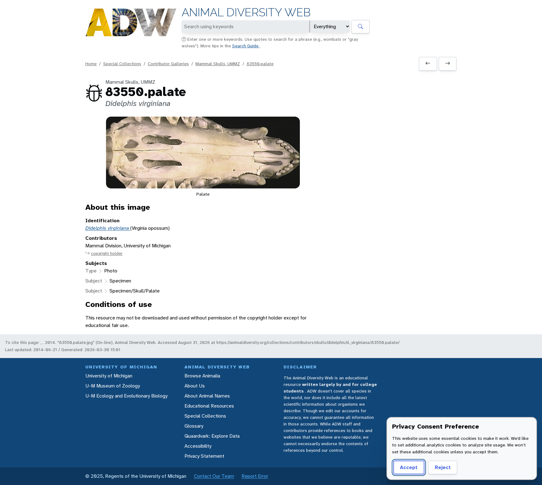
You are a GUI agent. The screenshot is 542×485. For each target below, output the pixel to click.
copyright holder (107, 253)
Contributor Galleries (168, 63)
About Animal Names (207, 396)
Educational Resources (209, 406)
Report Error (255, 476)
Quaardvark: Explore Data (212, 436)
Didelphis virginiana (107, 228)
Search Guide (246, 46)
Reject (443, 467)
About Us (194, 385)
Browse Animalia (202, 375)
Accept (408, 467)
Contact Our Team (214, 476)
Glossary (193, 426)
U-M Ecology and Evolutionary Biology (126, 396)
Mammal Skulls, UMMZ (217, 63)
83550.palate (260, 63)
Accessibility (197, 446)
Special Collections (122, 63)
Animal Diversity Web (246, 12)
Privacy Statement (204, 456)
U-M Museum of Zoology (112, 385)
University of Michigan (108, 375)
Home (91, 63)
